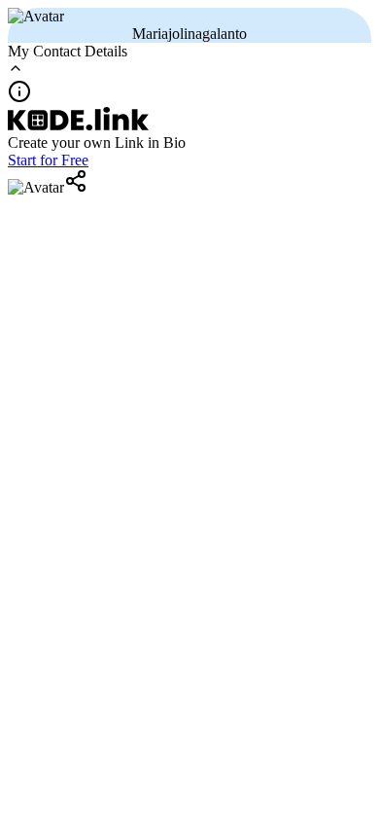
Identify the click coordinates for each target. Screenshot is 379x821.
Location (58, 221)
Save (131, 222)
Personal (57, 164)
